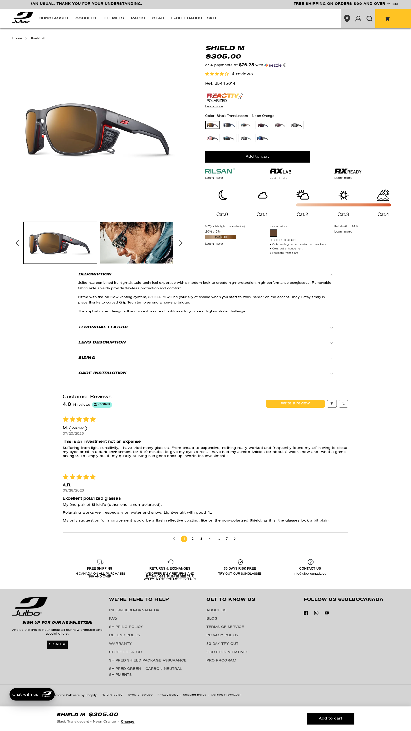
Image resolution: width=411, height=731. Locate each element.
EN (395, 4)
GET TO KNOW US (230, 600)
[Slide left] (17, 243)
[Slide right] (181, 243)
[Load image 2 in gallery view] (136, 243)
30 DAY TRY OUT (222, 644)
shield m (37, 38)
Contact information (226, 695)
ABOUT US (216, 610)
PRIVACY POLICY (222, 635)
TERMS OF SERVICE (225, 627)
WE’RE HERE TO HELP (139, 600)
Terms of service (140, 695)
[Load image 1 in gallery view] (60, 243)
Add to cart (330, 719)
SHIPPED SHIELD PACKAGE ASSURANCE (147, 660)
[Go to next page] (236, 539)
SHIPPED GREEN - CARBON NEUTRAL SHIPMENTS (145, 672)
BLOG (211, 619)
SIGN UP (57, 644)
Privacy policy (167, 695)
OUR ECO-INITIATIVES (227, 652)
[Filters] (332, 404)
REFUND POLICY (125, 635)
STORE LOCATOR (125, 652)
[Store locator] (347, 18)
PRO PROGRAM (221, 660)
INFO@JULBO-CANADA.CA (134, 610)
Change (128, 722)
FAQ (113, 619)
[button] (55, 18)
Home (17, 38)
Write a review (295, 404)
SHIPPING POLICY (126, 627)
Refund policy (112, 695)
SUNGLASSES (53, 18)
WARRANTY (120, 644)
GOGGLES (85, 18)
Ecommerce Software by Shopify (72, 695)
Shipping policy (194, 695)
